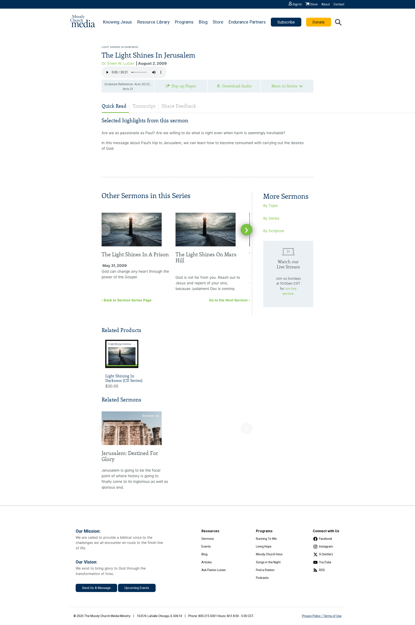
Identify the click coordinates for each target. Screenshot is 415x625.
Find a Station (265, 570)
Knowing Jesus (117, 22)
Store (314, 4)
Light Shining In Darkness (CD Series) (123, 378)
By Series (271, 218)
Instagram (326, 546)
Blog (203, 22)
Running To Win (266, 538)
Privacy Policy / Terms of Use (322, 616)
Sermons (207, 538)
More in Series (284, 86)
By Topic (270, 205)
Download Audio (237, 86)
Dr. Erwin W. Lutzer (118, 63)
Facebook (325, 538)
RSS (322, 570)
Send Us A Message (96, 588)
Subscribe (286, 22)
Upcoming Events (136, 588)
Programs (184, 22)
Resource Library (153, 22)
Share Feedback (179, 106)
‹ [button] (104, 229)
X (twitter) (326, 554)
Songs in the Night (268, 562)
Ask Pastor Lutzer (213, 570)
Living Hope (263, 546)
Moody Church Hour (269, 554)
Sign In (297, 4)
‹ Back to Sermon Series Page (127, 300)
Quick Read (114, 106)
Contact (339, 4)
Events (206, 546)
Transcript (144, 106)
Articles (206, 562)
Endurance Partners (247, 22)
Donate (319, 22)
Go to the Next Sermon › (229, 300)
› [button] (246, 229)
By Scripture (273, 231)
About (325, 4)
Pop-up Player (184, 86)
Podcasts (262, 577)
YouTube (325, 562)
